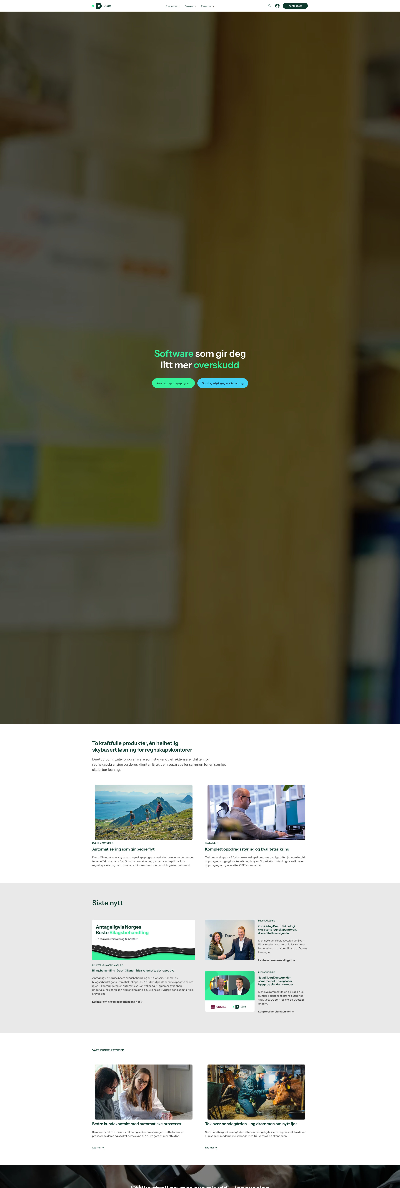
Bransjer (189, 6)
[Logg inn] (277, 5)
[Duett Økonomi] (143, 824)
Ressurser (206, 6)
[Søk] (269, 5)
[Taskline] (256, 824)
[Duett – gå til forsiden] (103, 6)
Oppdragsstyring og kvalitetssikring (223, 383)
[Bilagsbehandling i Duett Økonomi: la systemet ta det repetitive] (143, 963)
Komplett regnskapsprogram (173, 383)
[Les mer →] (143, 1106)
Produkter (171, 6)
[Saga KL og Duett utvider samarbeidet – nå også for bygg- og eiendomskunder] (256, 994)
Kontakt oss (295, 5)
